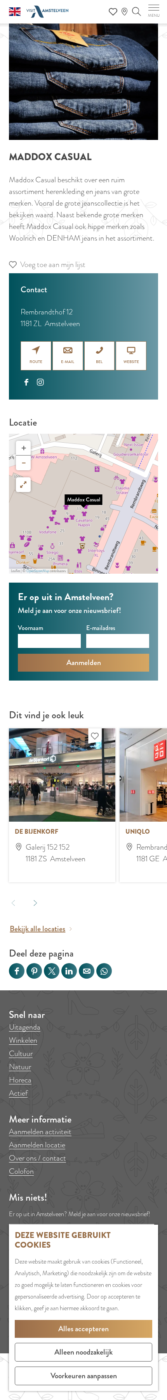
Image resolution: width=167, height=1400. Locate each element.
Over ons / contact (37, 1158)
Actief (18, 1093)
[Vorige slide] (13, 902)
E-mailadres (100, 627)
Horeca (20, 1080)
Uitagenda (24, 1027)
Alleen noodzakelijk (83, 1352)
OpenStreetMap (37, 571)
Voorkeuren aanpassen (83, 1375)
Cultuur (21, 1053)
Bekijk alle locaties (37, 928)
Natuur (20, 1066)
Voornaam (30, 627)
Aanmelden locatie (37, 1144)
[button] (83, 503)
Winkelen (23, 1040)
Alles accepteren (83, 1328)
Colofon (21, 1171)
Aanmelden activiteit (40, 1131)
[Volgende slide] (35, 902)
